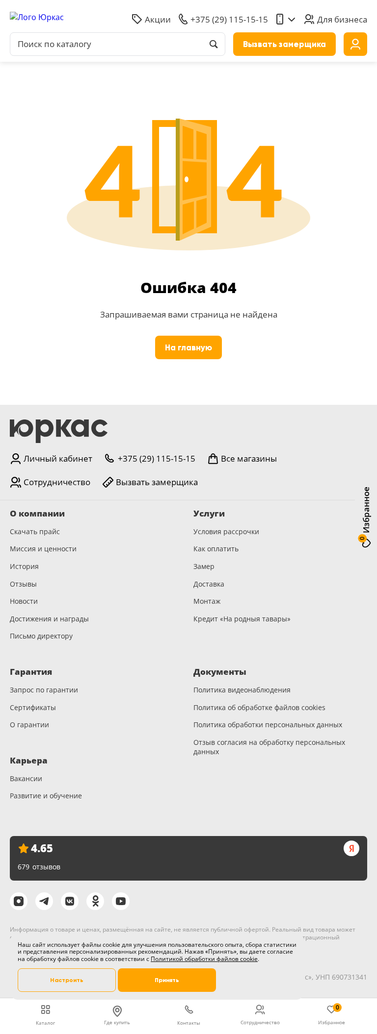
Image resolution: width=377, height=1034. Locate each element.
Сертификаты (33, 707)
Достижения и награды (49, 618)
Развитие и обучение (46, 795)
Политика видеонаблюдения (242, 689)
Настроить (66, 980)
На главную (188, 347)
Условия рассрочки (226, 531)
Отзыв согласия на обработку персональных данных (269, 747)
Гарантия (31, 671)
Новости (24, 601)
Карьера (29, 760)
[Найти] (213, 44)
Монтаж (206, 601)
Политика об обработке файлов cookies (259, 707)
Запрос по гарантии (44, 689)
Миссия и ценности (43, 548)
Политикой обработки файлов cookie (204, 959)
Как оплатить (216, 548)
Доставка (208, 584)
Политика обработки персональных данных (267, 724)
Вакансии (26, 778)
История (24, 566)
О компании (37, 513)
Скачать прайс (35, 531)
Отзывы (23, 584)
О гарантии (29, 724)
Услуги (209, 513)
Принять (167, 980)
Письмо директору (41, 635)
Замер (204, 566)
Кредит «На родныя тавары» (242, 618)
